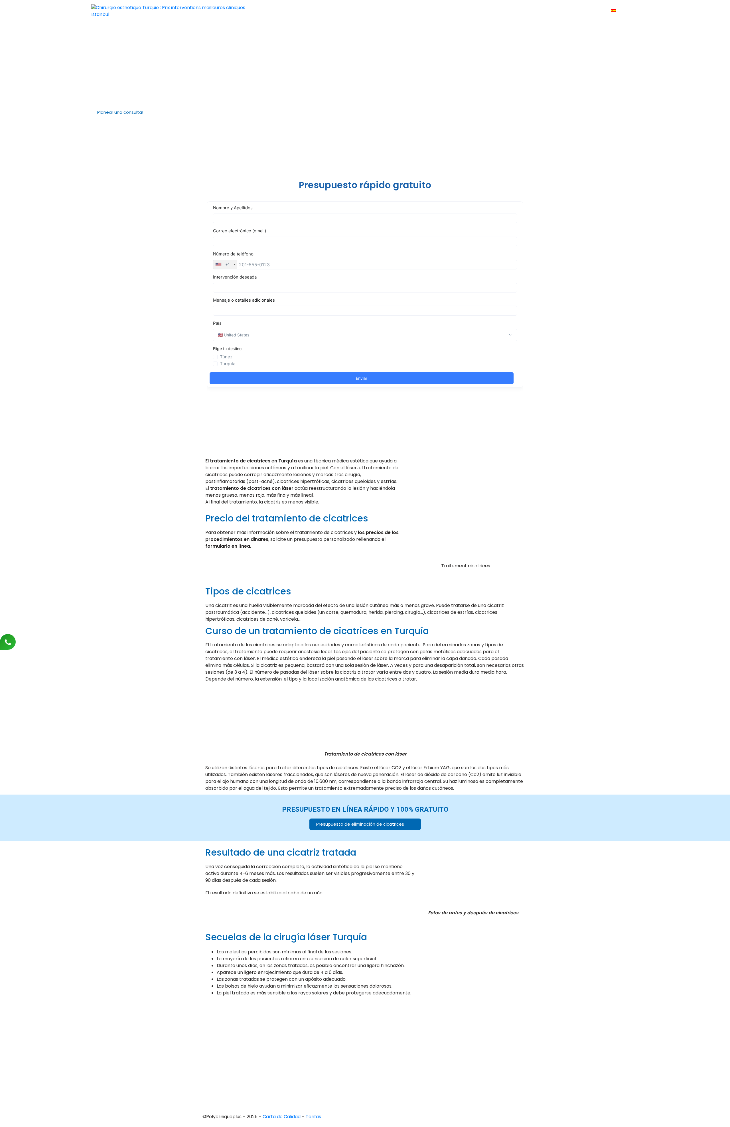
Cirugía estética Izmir (357, 1048)
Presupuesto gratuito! (466, 10)
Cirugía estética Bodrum (361, 1077)
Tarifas (507, 10)
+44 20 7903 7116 (224, 1024)
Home (358, 10)
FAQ (528, 10)
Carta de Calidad (282, 1116)
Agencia (383, 10)
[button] (122, 112)
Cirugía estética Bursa (358, 1028)
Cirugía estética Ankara (360, 1038)
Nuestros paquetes (581, 10)
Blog (546, 10)
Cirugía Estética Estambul (362, 1067)
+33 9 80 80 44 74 (225, 1015)
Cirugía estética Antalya (361, 1058)
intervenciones (417, 10)
